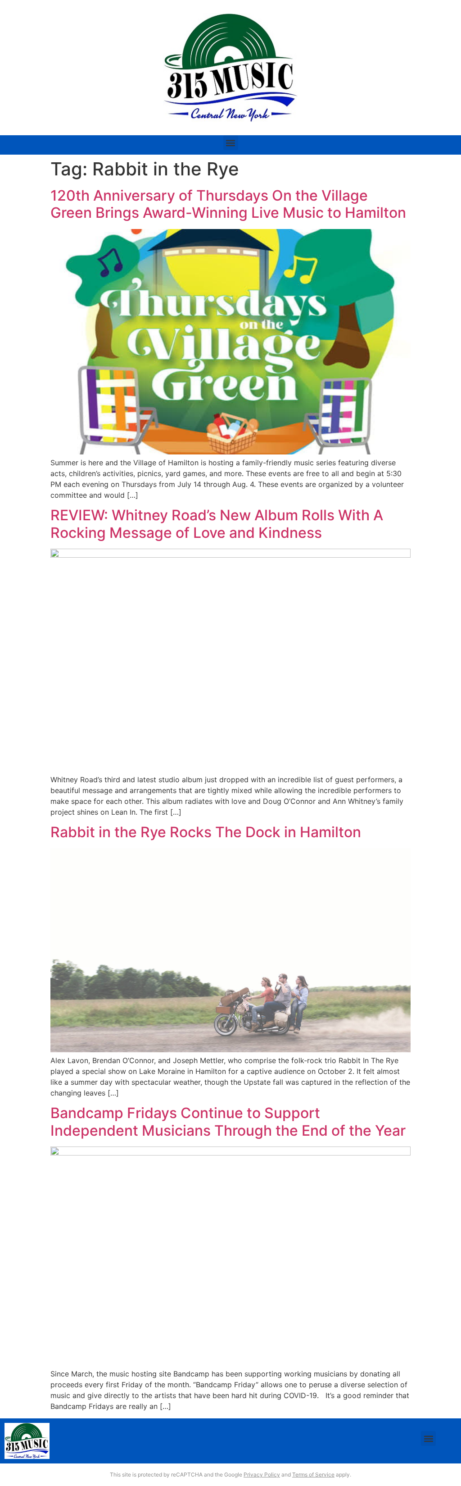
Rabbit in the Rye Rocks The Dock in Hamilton (205, 832)
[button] (230, 142)
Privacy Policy (262, 1474)
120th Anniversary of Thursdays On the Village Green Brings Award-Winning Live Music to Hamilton (228, 204)
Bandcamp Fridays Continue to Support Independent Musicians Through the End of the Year (228, 1121)
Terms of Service (313, 1474)
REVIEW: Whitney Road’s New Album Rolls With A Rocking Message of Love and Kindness (216, 523)
